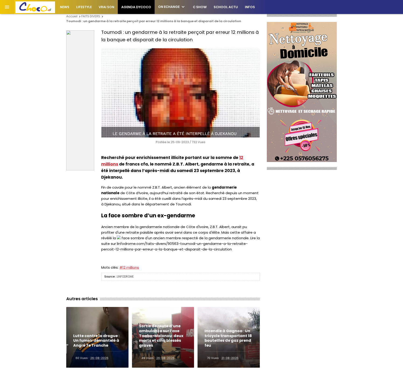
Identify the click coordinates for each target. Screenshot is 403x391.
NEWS (64, 7)
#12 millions (129, 267)
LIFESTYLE (84, 7)
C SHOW (200, 7)
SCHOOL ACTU (226, 7)
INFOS (250, 7)
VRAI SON (106, 7)
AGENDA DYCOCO (136, 7)
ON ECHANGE (172, 7)
